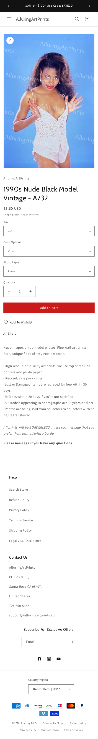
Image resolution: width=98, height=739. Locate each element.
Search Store (18, 489)
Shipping (8, 214)
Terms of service (50, 729)
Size (6, 222)
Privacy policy (27, 729)
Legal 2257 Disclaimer (25, 541)
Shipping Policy (20, 530)
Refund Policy (19, 500)
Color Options (12, 242)
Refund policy (78, 723)
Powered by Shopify (54, 723)
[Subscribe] (72, 642)
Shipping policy (73, 729)
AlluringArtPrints (31, 723)
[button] (9, 19)
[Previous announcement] (8, 6)
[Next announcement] (90, 6)
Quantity (9, 282)
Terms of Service (21, 520)
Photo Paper (11, 262)
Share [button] (12, 333)
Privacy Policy (19, 510)
